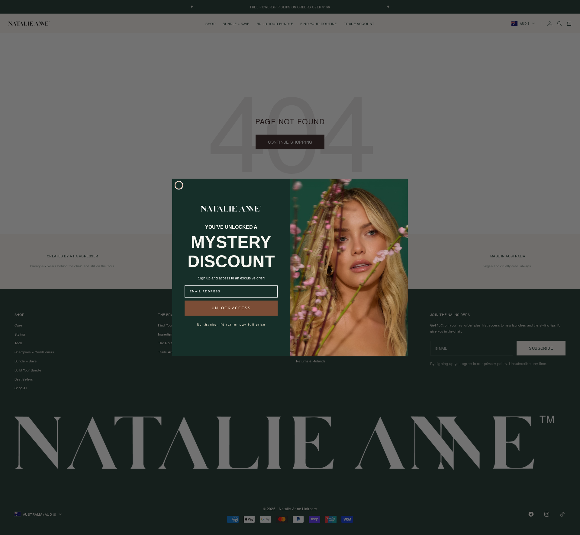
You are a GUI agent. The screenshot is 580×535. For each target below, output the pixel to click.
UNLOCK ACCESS (231, 308)
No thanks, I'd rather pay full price (231, 324)
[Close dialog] (178, 185)
